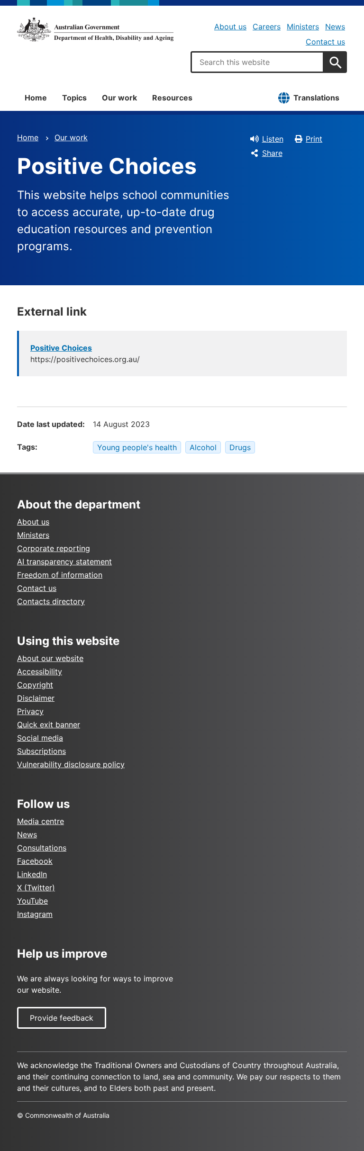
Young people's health (137, 447)
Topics (74, 97)
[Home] (95, 29)
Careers (267, 26)
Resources (172, 97)
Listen (272, 139)
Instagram (35, 914)
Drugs (240, 447)
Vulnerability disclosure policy (71, 764)
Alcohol (203, 447)
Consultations (41, 847)
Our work (119, 97)
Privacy (30, 711)
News (335, 26)
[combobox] (257, 62)
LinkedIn (32, 874)
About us (230, 26)
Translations (316, 97)
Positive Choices (61, 348)
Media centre (40, 821)
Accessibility (39, 671)
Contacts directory (51, 601)
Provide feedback (61, 1018)
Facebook (35, 861)
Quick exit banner (48, 724)
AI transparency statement (64, 561)
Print (314, 139)
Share (272, 153)
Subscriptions (41, 751)
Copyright (35, 684)
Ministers (303, 26)
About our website (50, 658)
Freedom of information (59, 575)
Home (36, 97)
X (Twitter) (36, 887)
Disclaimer (36, 698)
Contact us (325, 41)
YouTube (32, 901)
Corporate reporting (53, 548)
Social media (40, 738)
